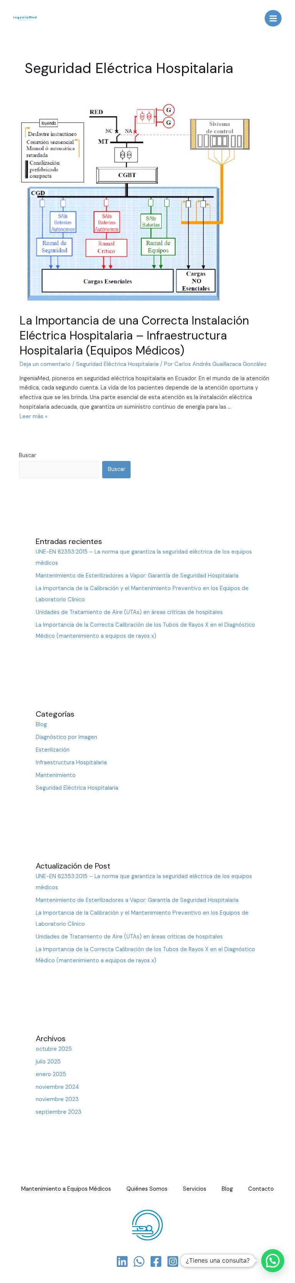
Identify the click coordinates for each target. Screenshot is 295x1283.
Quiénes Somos (146, 1189)
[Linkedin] (122, 1261)
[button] (272, 1260)
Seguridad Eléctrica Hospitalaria (117, 364)
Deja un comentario (45, 364)
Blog (41, 724)
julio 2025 (48, 1061)
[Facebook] (156, 1261)
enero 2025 (51, 1074)
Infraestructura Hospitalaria (71, 762)
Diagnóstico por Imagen (66, 737)
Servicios (194, 1189)
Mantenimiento (56, 775)
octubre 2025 (54, 1049)
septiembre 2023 (58, 1112)
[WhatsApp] (139, 1261)
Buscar (27, 455)
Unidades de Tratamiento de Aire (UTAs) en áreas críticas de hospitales (129, 612)
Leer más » (34, 416)
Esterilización (53, 750)
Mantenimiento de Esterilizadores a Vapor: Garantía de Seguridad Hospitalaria (137, 575)
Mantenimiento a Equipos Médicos (66, 1189)
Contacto (261, 1189)
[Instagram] (173, 1261)
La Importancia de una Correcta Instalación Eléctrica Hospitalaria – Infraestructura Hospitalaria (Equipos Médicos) (134, 335)
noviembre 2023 (57, 1099)
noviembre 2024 (57, 1087)
